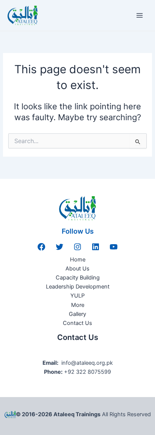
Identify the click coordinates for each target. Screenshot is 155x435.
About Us (77, 268)
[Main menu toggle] (139, 15)
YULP (77, 295)
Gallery (77, 314)
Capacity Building (78, 277)
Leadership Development (77, 286)
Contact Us (77, 323)
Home (77, 259)
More (77, 305)
